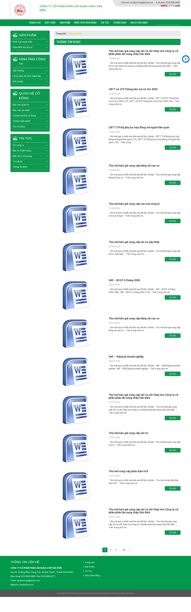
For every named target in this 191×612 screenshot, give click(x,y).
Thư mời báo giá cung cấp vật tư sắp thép (134, 242)
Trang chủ (35, 22)
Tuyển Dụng (119, 22)
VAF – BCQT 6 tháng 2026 (124, 280)
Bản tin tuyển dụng (22, 150)
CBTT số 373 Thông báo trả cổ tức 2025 (133, 89)
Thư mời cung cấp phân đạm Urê (128, 471)
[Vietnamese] (178, 5)
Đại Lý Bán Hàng (92, 575)
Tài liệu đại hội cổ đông (24, 115)
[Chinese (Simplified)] (162, 5)
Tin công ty (18, 145)
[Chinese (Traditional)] (164, 5)
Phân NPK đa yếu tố (23, 47)
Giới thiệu (50, 22)
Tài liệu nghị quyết (21, 121)
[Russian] (176, 5)
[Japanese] (169, 5)
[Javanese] (171, 5)
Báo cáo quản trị (21, 104)
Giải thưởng (18, 70)
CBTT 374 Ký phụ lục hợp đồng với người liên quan (139, 127)
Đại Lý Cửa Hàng (139, 22)
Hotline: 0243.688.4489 (169, 2)
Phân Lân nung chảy (22, 41)
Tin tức (105, 22)
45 (124, 550)
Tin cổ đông (19, 126)
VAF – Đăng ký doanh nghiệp (126, 356)
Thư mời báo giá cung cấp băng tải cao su (134, 165)
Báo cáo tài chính (21, 110)
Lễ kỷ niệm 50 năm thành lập (27, 76)
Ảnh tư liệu (18, 81)
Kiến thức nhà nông (85, 22)
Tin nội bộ (18, 161)
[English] (166, 5)
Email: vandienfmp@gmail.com (138, 2)
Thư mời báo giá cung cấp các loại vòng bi (134, 203)
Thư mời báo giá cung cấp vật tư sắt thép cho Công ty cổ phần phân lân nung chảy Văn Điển (143, 52)
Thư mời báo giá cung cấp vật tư (128, 433)
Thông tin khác (20, 166)
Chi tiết (172, 74)
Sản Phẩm (65, 22)
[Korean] (174, 5)
